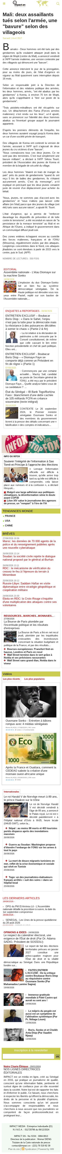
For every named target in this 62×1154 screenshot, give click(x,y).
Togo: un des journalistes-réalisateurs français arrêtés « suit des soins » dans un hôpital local (28, 880)
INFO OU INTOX (12, 456)
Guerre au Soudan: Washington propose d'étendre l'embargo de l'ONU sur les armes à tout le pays (30, 847)
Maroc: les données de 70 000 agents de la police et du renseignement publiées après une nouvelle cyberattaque (29, 544)
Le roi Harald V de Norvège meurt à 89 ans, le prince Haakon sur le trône (31, 798)
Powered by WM (46, 1149)
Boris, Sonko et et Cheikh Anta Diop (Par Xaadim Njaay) (41, 1032)
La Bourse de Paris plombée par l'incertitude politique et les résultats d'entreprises (26, 625)
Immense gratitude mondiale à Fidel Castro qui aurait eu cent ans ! (41, 997)
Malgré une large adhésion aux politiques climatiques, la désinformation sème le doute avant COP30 (29, 495)
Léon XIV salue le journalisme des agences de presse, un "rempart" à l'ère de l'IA (30, 502)
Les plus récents (11, 679)
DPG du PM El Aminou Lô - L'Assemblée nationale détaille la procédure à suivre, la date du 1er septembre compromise (29, 906)
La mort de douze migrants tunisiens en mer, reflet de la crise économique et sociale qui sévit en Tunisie (29, 863)
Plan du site (14, 1149)
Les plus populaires (34, 679)
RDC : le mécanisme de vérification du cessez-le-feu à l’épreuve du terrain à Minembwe (26, 571)
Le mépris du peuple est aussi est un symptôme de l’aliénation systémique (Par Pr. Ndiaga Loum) (41, 1015)
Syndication (30, 1149)
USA (7, 520)
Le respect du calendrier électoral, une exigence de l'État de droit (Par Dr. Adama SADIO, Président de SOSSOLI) (29, 938)
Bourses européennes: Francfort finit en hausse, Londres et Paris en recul (28, 650)
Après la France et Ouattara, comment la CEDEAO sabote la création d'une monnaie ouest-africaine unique (31, 771)
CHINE (8, 525)
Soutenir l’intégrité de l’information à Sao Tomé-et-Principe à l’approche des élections (31, 463)
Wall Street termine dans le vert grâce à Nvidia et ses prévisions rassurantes (28, 656)
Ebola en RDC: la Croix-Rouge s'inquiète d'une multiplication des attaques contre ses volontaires (30, 602)
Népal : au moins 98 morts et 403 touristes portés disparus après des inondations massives (30, 831)
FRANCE (9, 515)
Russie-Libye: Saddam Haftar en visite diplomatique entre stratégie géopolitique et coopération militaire (29, 587)
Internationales (11, 791)
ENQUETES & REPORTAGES (22, 311)
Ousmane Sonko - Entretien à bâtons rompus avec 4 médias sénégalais (28, 722)
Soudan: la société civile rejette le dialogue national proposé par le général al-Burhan (29, 558)
